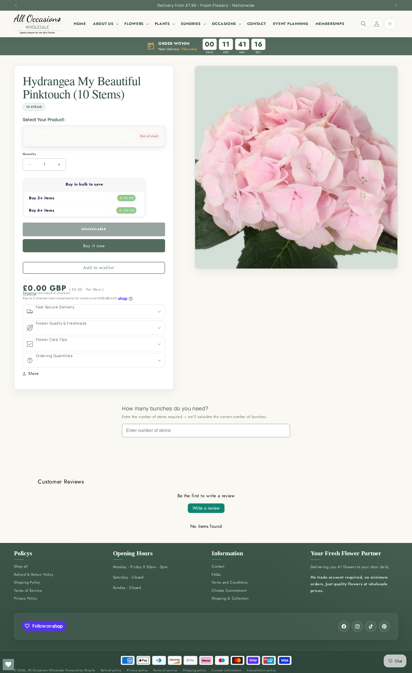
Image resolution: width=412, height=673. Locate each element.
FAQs (216, 574)
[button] (105, 23)
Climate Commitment (229, 590)
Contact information (226, 670)
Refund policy (111, 670)
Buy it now (94, 246)
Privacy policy (137, 670)
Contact (218, 566)
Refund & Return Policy (33, 574)
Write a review (206, 508)
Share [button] (33, 373)
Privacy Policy (25, 598)
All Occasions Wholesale (46, 670)
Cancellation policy (261, 670)
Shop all (21, 566)
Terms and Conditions (230, 582)
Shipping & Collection (230, 598)
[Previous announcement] (16, 5)
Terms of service (165, 670)
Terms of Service (28, 590)
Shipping (29, 293)
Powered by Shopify (80, 670)
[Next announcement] (396, 5)
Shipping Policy (27, 582)
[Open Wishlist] (8, 664)
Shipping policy (194, 670)
